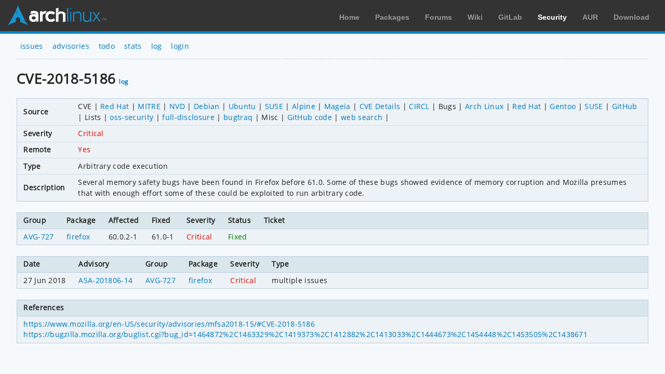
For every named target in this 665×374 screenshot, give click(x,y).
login (180, 46)
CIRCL (419, 106)
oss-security (131, 117)
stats (133, 46)
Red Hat (114, 106)
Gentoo (563, 106)
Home (349, 17)
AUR (590, 17)
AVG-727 (38, 237)
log (156, 46)
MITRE (149, 106)
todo (107, 46)
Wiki (475, 17)
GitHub (624, 106)
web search (361, 117)
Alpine (303, 106)
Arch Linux (57, 15)
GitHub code (309, 117)
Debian (207, 106)
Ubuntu (242, 106)
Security (552, 17)
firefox (78, 237)
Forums (438, 17)
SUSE (274, 106)
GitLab (510, 17)
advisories (70, 46)
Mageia (337, 106)
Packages (392, 17)
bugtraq (237, 117)
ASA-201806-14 (105, 280)
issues (31, 46)
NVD (177, 106)
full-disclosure (188, 117)
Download (631, 17)
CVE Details (380, 106)
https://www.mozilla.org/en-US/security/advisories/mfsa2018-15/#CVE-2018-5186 (169, 324)
